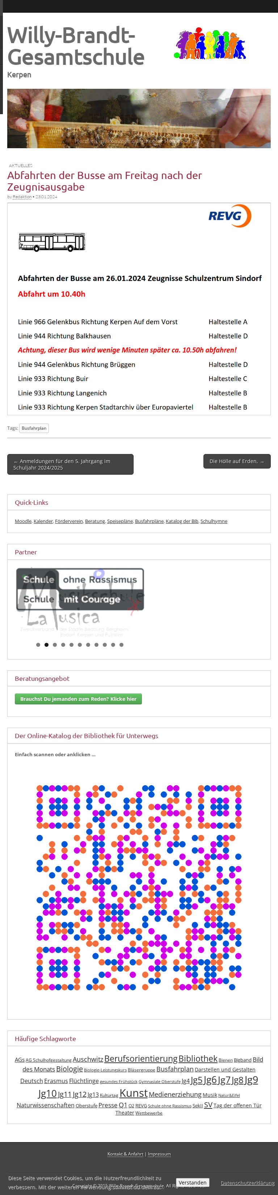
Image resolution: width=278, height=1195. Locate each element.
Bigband (243, 1060)
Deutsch (31, 1081)
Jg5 (197, 1080)
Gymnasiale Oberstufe (160, 1081)
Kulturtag (109, 1095)
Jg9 (251, 1079)
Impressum (159, 1154)
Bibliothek (198, 1058)
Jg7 (224, 1079)
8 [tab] (96, 645)
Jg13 (93, 1095)
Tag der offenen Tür (238, 1105)
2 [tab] (47, 645)
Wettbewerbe (149, 1113)
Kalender (43, 521)
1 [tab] (38, 645)
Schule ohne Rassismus (169, 1105)
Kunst (133, 1093)
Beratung (95, 521)
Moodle (23, 521)
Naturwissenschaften (46, 1105)
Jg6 (210, 1079)
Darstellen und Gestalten (225, 1069)
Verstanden (193, 1182)
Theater (124, 1112)
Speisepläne (120, 521)
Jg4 (186, 1081)
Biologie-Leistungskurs (105, 1070)
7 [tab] (88, 645)
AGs (20, 1059)
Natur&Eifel (229, 1095)
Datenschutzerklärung (247, 1182)
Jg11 (65, 1094)
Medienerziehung (175, 1094)
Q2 (131, 1105)
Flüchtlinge (84, 1081)
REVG (141, 1106)
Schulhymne (214, 521)
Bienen (226, 1060)
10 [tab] (113, 645)
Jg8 (238, 1080)
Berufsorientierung (140, 1058)
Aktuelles (20, 165)
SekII (198, 1106)
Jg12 (80, 1094)
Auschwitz (88, 1059)
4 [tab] (63, 645)
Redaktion (22, 196)
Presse (108, 1105)
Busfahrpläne (149, 521)
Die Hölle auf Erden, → (237, 461)
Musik (210, 1094)
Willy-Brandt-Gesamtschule (76, 45)
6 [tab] (80, 645)
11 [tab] (121, 645)
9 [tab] (105, 645)
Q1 (123, 1104)
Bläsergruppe (141, 1070)
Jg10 (47, 1093)
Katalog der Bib (182, 521)
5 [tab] (71, 645)
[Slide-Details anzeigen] (80, 602)
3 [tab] (55, 645)
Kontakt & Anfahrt (125, 1154)
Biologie (69, 1069)
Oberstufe (86, 1106)
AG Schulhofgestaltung (49, 1060)
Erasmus (56, 1081)
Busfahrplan (34, 428)
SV (208, 1104)
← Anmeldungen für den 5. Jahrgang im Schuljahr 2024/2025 (61, 464)
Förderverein (69, 521)
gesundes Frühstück (119, 1081)
